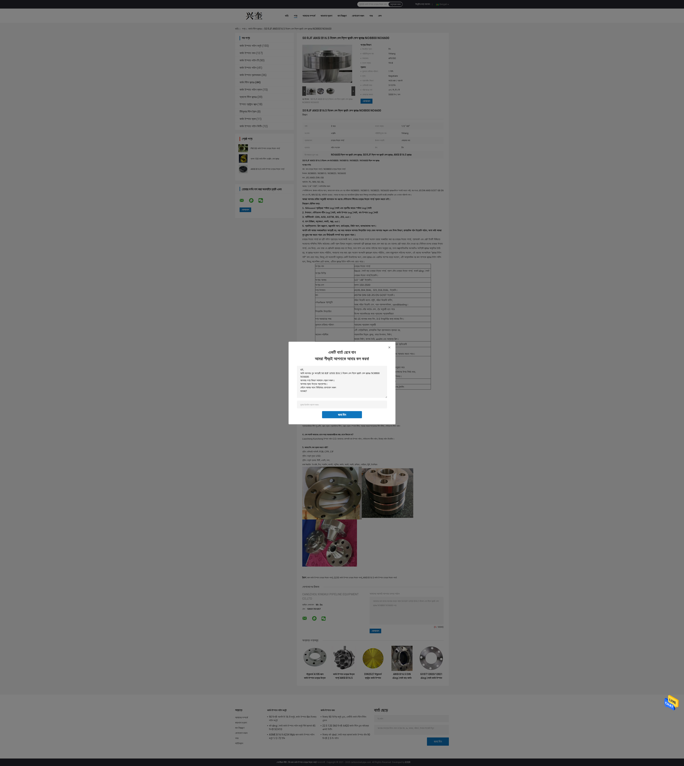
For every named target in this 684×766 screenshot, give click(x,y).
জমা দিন (342, 415)
